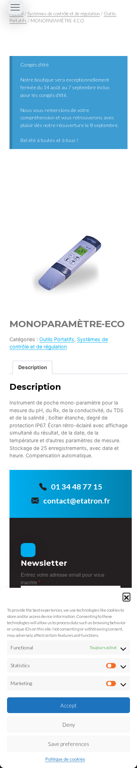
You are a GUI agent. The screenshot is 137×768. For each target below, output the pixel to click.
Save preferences (68, 744)
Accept (68, 705)
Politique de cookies (65, 759)
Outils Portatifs (56, 339)
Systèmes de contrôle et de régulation (63, 13)
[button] (126, 596)
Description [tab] (32, 367)
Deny (69, 724)
